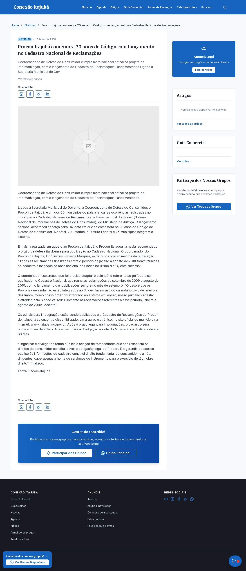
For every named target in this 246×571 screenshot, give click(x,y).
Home (15, 25)
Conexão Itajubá (20, 499)
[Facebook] (179, 499)
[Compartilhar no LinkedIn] (47, 94)
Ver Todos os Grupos (206, 206)
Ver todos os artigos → (191, 123)
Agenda (15, 519)
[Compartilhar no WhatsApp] (21, 94)
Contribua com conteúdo (102, 512)
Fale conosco (96, 519)
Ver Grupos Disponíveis (30, 562)
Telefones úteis (20, 539)
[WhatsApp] (192, 499)
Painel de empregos (23, 532)
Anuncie (92, 499)
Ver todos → (184, 161)
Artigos (15, 525)
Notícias (30, 25)
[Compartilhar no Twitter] (38, 94)
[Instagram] (172, 499)
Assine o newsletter (99, 505)
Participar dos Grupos (69, 453)
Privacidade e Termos (101, 525)
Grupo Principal (118, 453)
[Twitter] (185, 499)
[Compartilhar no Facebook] (30, 94)
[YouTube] (166, 499)
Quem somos (18, 505)
